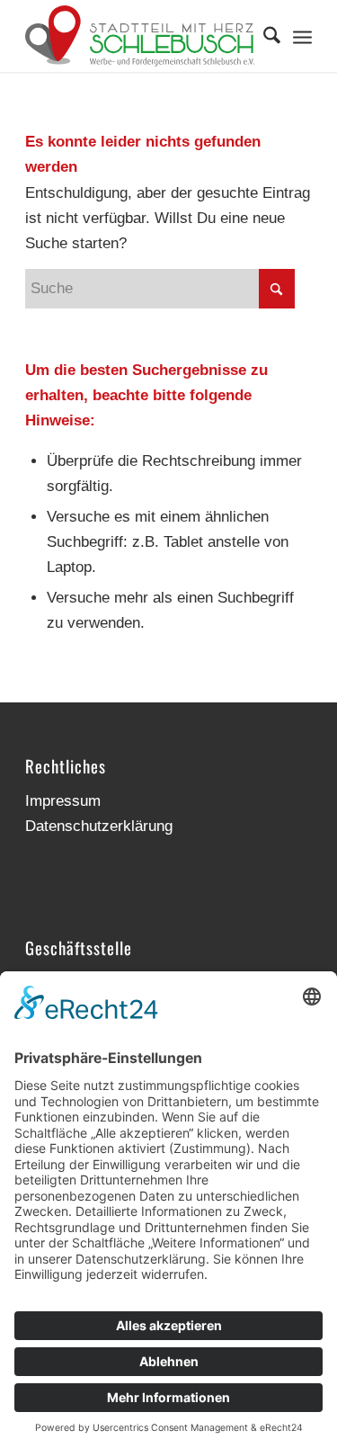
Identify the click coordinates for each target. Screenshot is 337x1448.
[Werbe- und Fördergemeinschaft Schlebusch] (139, 36)
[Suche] (262, 36)
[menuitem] (262, 36)
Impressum (63, 800)
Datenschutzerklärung (99, 826)
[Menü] (302, 36)
